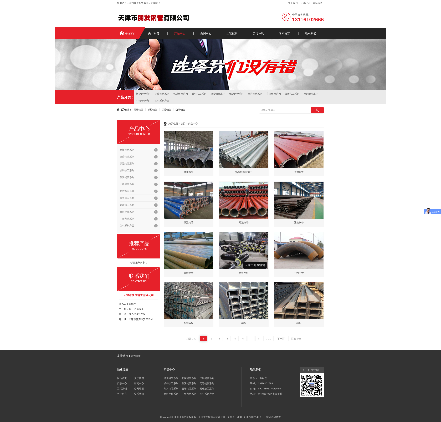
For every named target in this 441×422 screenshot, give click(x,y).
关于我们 (293, 3)
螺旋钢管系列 (143, 93)
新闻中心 (205, 33)
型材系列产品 (162, 100)
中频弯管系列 (143, 100)
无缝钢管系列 (236, 93)
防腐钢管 (180, 109)
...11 (268, 338)
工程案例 (232, 33)
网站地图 (317, 3)
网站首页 (130, 33)
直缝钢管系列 (273, 93)
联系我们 (305, 3)
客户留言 (284, 33)
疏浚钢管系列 (218, 93)
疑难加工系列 (292, 93)
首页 (183, 123)
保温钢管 (166, 109)
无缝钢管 (138, 109)
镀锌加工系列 (199, 93)
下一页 (281, 338)
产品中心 (179, 33)
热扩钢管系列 (255, 93)
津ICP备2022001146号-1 (250, 417)
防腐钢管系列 (162, 93)
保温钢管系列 (180, 93)
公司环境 (258, 33)
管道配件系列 (311, 93)
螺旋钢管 (152, 109)
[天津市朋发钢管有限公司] (153, 17)
